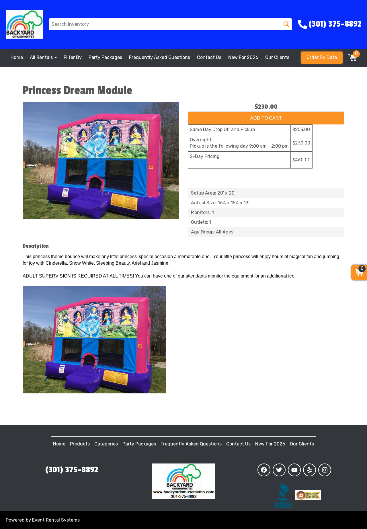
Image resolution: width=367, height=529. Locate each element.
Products (80, 444)
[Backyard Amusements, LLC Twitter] (279, 469)
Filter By (73, 57)
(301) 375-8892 (71, 470)
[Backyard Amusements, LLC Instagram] (324, 469)
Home (17, 57)
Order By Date (322, 57)
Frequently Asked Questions (159, 57)
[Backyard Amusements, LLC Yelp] (309, 469)
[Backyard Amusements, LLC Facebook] (263, 469)
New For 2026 (243, 57)
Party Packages (105, 57)
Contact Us (209, 57)
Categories (106, 444)
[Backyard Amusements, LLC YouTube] (294, 469)
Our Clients (277, 57)
